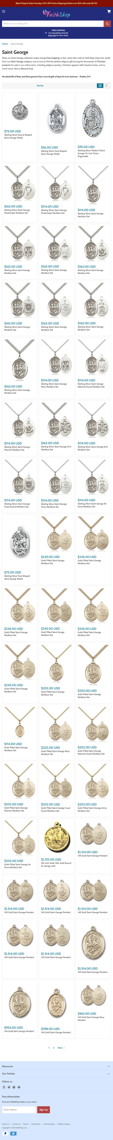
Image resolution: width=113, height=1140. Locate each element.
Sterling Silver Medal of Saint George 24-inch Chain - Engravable (91, 153)
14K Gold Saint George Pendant (92, 855)
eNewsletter (36, 1124)
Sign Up (43, 1109)
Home (5, 44)
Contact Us (16, 1124)
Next (60, 1047)
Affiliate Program (64, 1124)
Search (25, 1124)
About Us (5, 1124)
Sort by (40, 85)
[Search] (107, 24)
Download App (49, 1124)
